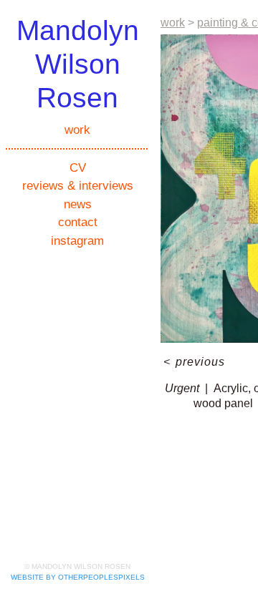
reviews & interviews (77, 186)
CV (78, 168)
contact (77, 222)
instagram (77, 241)
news (78, 204)
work (77, 130)
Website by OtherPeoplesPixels (78, 577)
